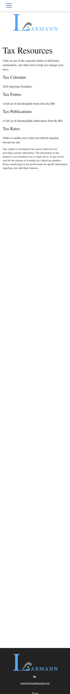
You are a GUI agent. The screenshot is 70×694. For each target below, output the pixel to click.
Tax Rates (11, 128)
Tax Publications (17, 111)
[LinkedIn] (34, 676)
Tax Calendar (14, 77)
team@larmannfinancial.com (35, 683)
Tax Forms (12, 94)
